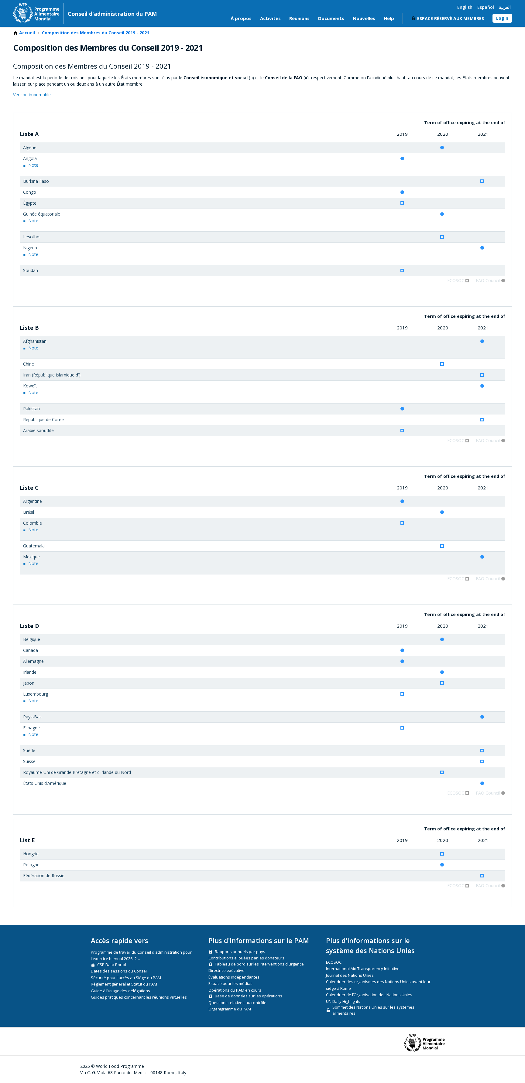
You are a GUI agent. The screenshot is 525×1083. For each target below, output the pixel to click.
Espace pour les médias (230, 983)
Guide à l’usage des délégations (120, 990)
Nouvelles (364, 18)
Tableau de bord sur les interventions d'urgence (259, 964)
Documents (331, 18)
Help (389, 18)
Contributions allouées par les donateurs (246, 958)
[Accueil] (36, 13)
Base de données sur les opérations (248, 996)
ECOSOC (333, 962)
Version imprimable (32, 94)
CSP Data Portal (111, 964)
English (464, 7)
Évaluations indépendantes (233, 977)
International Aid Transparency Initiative (363, 968)
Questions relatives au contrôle (237, 1002)
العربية (505, 7)
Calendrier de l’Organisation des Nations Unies (369, 994)
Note (33, 165)
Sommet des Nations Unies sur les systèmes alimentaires (373, 1010)
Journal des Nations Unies (350, 975)
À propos (241, 18)
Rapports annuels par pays (240, 951)
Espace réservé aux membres (450, 18)
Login (502, 18)
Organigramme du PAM (229, 1009)
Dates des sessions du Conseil (119, 971)
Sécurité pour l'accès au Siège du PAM (126, 977)
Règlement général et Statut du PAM (124, 984)
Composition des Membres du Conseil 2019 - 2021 (95, 33)
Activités (270, 18)
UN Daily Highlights (343, 1001)
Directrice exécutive (226, 970)
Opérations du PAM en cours (234, 990)
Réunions (299, 18)
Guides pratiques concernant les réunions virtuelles (139, 997)
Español (485, 7)
